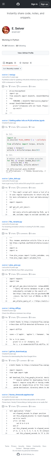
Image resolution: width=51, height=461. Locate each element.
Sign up (44, 4)
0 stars (33, 86)
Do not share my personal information (25, 451)
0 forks (13, 86)
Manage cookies (29, 448)
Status (28, 446)
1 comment (23, 361)
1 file (6, 86)
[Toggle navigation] (3, 4)
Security (21, 446)
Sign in (34, 4)
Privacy (13, 446)
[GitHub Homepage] (18, 454)
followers (9, 46)
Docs (44, 446)
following (21, 46)
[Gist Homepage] (18, 4)
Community (37, 446)
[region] (25, 102)
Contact (19, 448)
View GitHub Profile (25, 53)
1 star (33, 127)
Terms (7, 446)
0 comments (23, 86)
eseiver (5, 75)
